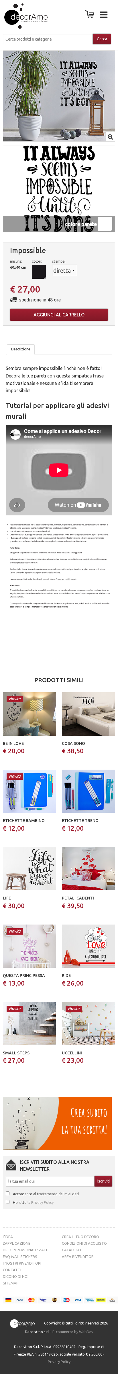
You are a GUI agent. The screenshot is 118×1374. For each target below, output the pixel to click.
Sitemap (11, 1283)
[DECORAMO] (20, 16)
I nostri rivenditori (22, 1263)
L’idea (8, 1237)
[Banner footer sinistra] (57, 1123)
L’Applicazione (16, 1243)
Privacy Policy (42, 1202)
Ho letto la (33, 1202)
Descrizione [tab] (20, 349)
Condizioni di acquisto (84, 1243)
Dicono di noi (15, 1276)
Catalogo (71, 1250)
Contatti (12, 1270)
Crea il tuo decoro (80, 1237)
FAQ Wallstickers (20, 1257)
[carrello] (91, 16)
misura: (16, 261)
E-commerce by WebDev (72, 1332)
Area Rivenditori (78, 1257)
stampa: (59, 261)
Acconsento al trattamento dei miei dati (46, 1194)
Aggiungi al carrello (59, 314)
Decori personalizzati (25, 1250)
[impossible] (59, 95)
